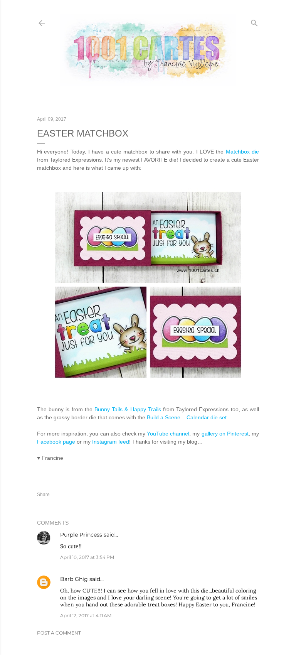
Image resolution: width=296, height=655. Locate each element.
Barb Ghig (74, 579)
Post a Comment (59, 633)
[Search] (254, 21)
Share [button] (43, 494)
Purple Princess (81, 534)
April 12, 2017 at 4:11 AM (85, 615)
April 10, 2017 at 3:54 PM (87, 557)
